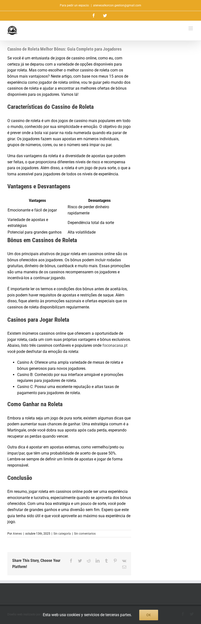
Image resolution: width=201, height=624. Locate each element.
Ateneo (17, 533)
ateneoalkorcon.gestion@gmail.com (117, 5)
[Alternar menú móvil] (191, 28)
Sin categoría (62, 533)
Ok (148, 615)
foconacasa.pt (114, 345)
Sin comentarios (85, 533)
